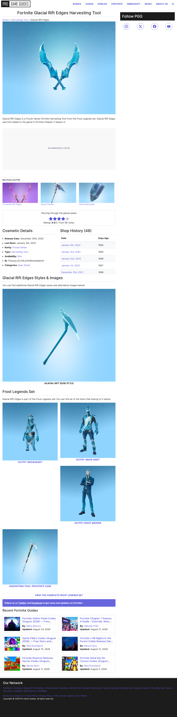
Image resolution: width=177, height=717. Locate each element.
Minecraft (133, 3)
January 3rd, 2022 (71, 251)
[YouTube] (168, 26)
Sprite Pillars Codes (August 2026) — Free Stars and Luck (39, 641)
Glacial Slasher (47, 204)
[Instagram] (126, 26)
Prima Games (52, 688)
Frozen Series (19, 247)
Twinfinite (7, 688)
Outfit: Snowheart (30, 462)
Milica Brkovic (33, 626)
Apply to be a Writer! (77, 696)
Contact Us (18, 696)
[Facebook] (154, 26)
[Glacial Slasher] (58, 193)
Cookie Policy (31, 696)
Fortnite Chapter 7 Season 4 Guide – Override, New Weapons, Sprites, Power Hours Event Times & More (96, 623)
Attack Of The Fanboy (34, 688)
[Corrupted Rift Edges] (20, 193)
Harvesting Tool (19, 19)
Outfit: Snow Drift (88, 459)
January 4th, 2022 (70, 245)
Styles (27, 265)
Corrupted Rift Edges (12, 204)
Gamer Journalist (111, 688)
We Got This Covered (79, 688)
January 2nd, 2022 (71, 258)
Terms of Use (60, 696)
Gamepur (18, 688)
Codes (89, 3)
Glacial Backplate (87, 204)
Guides (77, 3)
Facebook (37, 603)
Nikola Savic (90, 645)
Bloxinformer (30, 691)
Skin (20, 256)
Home (5, 19)
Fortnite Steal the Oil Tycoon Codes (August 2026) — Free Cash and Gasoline (94, 662)
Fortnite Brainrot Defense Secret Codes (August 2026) (37, 661)
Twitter (22, 603)
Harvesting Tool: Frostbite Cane (30, 586)
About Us (162, 3)
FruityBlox (17, 691)
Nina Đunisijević (34, 645)
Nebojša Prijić (91, 626)
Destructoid (96, 688)
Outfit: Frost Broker (88, 523)
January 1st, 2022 (70, 265)
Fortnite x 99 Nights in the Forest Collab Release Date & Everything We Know (96, 641)
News (148, 3)
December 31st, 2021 (72, 272)
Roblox (102, 3)
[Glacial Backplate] (96, 193)
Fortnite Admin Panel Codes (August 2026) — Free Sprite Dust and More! (39, 621)
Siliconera (64, 688)
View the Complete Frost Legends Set (59, 595)
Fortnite (117, 3)
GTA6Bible (42, 691)
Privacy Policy (45, 696)
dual (20, 265)
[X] (140, 26)
